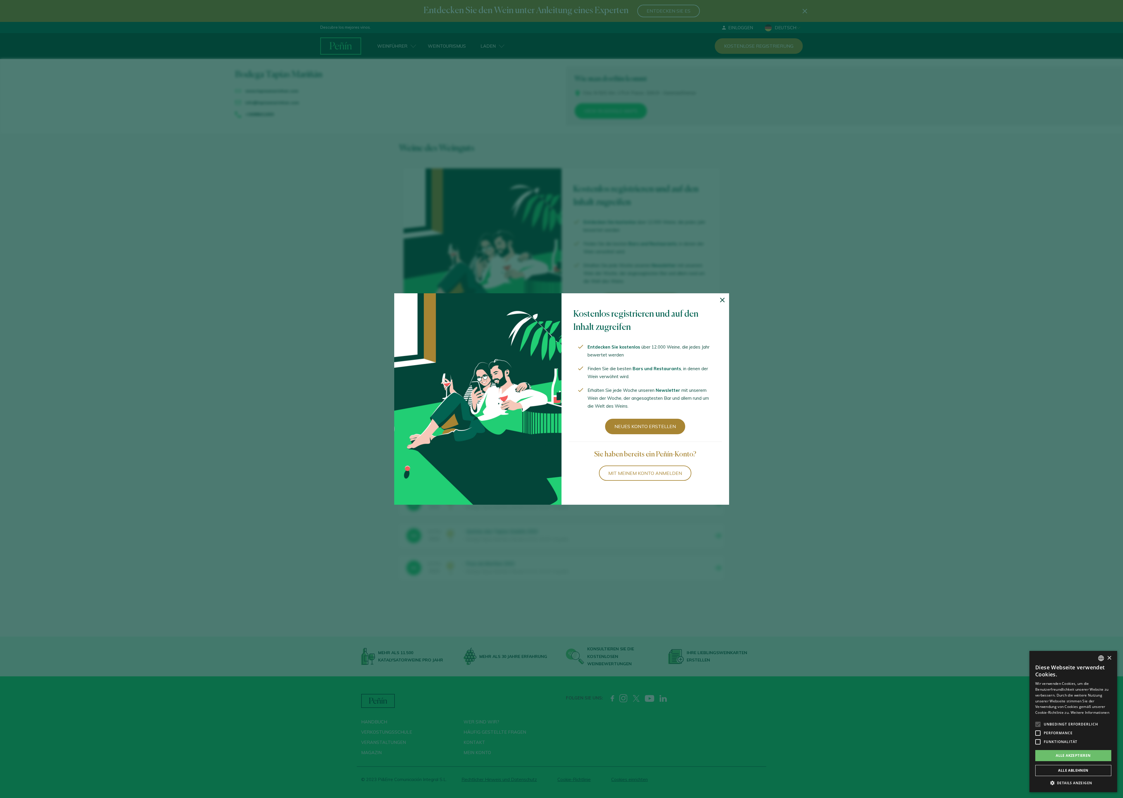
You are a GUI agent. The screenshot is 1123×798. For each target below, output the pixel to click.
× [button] (1109, 658)
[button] (1073, 783)
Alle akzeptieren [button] (1073, 755)
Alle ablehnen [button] (1073, 770)
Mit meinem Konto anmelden (645, 473)
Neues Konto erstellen (645, 426)
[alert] (1073, 721)
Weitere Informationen (1090, 712)
